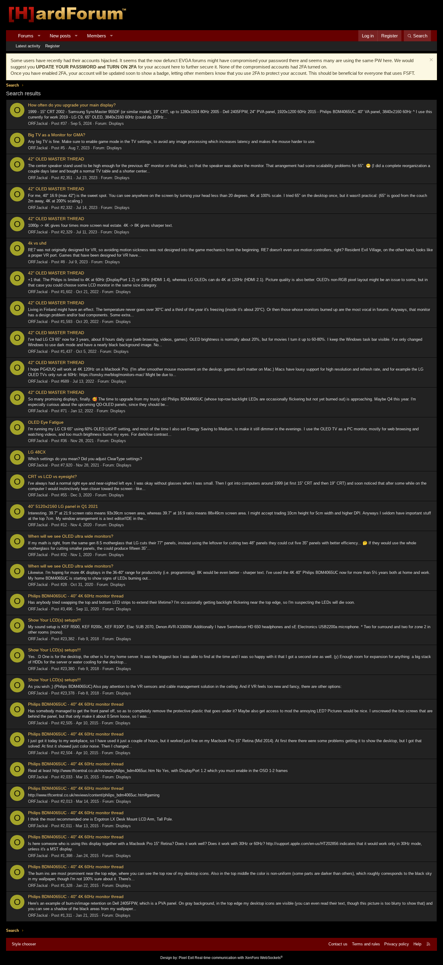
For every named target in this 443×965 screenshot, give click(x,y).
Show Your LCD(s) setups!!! (54, 620)
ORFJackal (38, 123)
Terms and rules (366, 944)
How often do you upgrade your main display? (72, 105)
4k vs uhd (37, 243)
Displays (116, 123)
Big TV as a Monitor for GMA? (56, 134)
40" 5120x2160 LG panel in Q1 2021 (63, 506)
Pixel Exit (186, 958)
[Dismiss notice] (430, 60)
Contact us (337, 944)
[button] (39, 35)
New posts (60, 35)
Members (96, 35)
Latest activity (28, 46)
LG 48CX (37, 452)
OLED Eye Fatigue (46, 422)
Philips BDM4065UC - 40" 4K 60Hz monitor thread (76, 595)
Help (417, 944)
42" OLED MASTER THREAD (56, 159)
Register (52, 46)
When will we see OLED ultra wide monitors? (70, 536)
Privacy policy (396, 944)
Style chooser (24, 944)
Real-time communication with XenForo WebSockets (239, 958)
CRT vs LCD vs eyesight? (52, 476)
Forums (25, 35)
